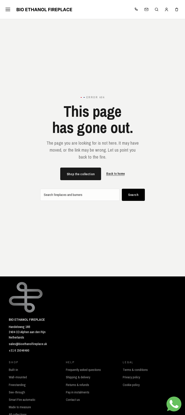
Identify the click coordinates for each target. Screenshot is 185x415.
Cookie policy (131, 385)
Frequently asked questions (83, 370)
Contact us (73, 399)
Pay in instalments (77, 392)
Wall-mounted (18, 377)
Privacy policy (131, 377)
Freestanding (17, 385)
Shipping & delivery (78, 377)
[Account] (166, 9)
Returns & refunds (77, 385)
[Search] (156, 9)
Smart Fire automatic (22, 399)
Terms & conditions (135, 370)
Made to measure (20, 407)
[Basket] (176, 9)
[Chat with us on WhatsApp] (173, 404)
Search (133, 195)
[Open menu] (8, 9)
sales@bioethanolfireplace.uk (28, 344)
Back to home (115, 173)
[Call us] (136, 9)
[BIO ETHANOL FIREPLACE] (44, 9)
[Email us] (146, 9)
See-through (17, 392)
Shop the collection (81, 174)
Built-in (13, 370)
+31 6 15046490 (19, 350)
